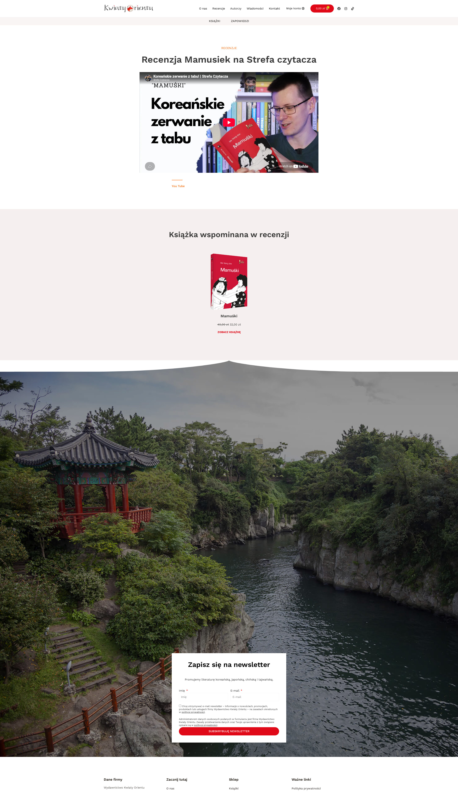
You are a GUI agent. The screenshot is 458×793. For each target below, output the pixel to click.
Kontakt (274, 8)
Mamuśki (229, 316)
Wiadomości (255, 8)
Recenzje (218, 8)
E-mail (235, 690)
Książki (214, 21)
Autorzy (235, 8)
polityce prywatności (193, 712)
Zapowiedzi (240, 21)
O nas (203, 8)
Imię (182, 690)
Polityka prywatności (306, 788)
